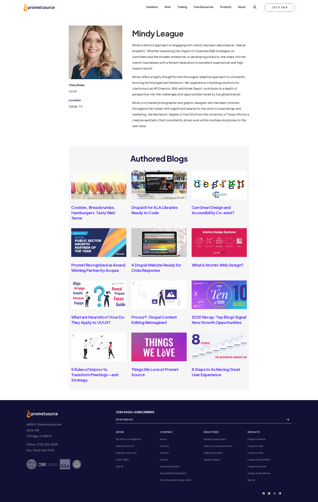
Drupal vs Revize (256, 439)
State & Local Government (218, 446)
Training (182, 7)
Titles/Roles (77, 85)
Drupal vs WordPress (259, 473)
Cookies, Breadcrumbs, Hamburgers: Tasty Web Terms (93, 212)
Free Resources (203, 7)
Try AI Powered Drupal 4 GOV (175, 480)
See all (119, 466)
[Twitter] (271, 492)
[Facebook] (265, 492)
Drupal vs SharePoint (259, 459)
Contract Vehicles (169, 466)
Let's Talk (280, 7)
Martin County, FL (125, 446)
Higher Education (213, 452)
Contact (164, 446)
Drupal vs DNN (255, 452)
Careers (164, 452)
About (241, 7)
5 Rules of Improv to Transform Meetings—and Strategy (94, 374)
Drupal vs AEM (255, 446)
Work (167, 7)
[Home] (39, 7)
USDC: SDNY (122, 459)
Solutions (152, 7)
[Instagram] (276, 492)
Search (255, 7)
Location (75, 100)
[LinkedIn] (282, 492)
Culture (164, 459)
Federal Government (215, 439)
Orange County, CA (126, 452)
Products (225, 7)
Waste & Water (212, 459)
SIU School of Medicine (128, 439)
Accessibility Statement (173, 473)
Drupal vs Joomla (257, 466)
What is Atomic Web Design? (217, 264)
